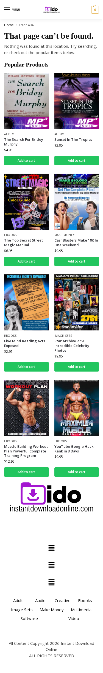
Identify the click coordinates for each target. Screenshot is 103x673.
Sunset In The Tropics (73, 139)
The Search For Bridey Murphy (23, 142)
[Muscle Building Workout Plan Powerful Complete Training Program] (26, 408)
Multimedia (81, 609)
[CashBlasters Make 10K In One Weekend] (76, 202)
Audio (9, 134)
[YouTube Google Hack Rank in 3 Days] (76, 408)
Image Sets (63, 336)
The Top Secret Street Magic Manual (23, 242)
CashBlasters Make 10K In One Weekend (76, 242)
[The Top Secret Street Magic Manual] (26, 202)
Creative (63, 600)
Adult (18, 600)
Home (9, 25)
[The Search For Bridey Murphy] (26, 101)
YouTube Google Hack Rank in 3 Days (73, 449)
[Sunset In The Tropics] (76, 101)
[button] (94, 10)
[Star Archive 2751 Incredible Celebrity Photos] (76, 302)
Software (29, 618)
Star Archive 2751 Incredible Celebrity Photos (71, 346)
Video (73, 618)
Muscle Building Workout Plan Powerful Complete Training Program (26, 451)
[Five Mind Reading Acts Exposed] (26, 302)
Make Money (64, 235)
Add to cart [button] (26, 160)
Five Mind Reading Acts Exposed (24, 343)
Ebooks (10, 235)
